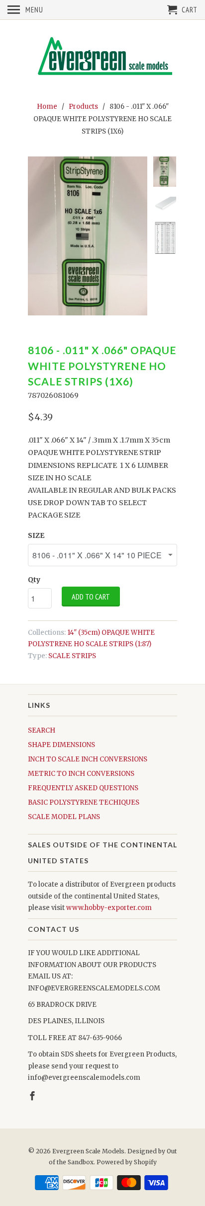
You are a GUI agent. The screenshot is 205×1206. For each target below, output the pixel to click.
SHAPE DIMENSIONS (61, 745)
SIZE (36, 535)
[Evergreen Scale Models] (102, 59)
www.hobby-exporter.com (109, 908)
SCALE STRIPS (72, 656)
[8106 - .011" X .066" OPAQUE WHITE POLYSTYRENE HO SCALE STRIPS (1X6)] (87, 235)
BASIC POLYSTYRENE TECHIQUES (83, 802)
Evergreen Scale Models (88, 1151)
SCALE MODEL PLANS (64, 817)
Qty (34, 579)
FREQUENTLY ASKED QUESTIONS (83, 788)
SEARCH (41, 730)
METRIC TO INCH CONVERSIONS (81, 773)
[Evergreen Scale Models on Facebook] (33, 1096)
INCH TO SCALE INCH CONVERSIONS (87, 759)
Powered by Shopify (127, 1162)
